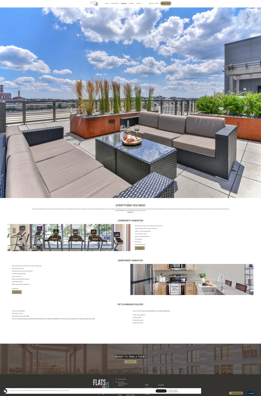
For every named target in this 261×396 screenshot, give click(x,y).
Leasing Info (251, 393)
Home (107, 3)
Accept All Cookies (161, 391)
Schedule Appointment (237, 393)
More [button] (138, 3)
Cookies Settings (172, 391)
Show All (139, 248)
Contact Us (161, 388)
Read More (130, 212)
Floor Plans (114, 3)
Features (123, 3)
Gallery (131, 3)
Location (161, 385)
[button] (153, 3)
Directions (120, 385)
